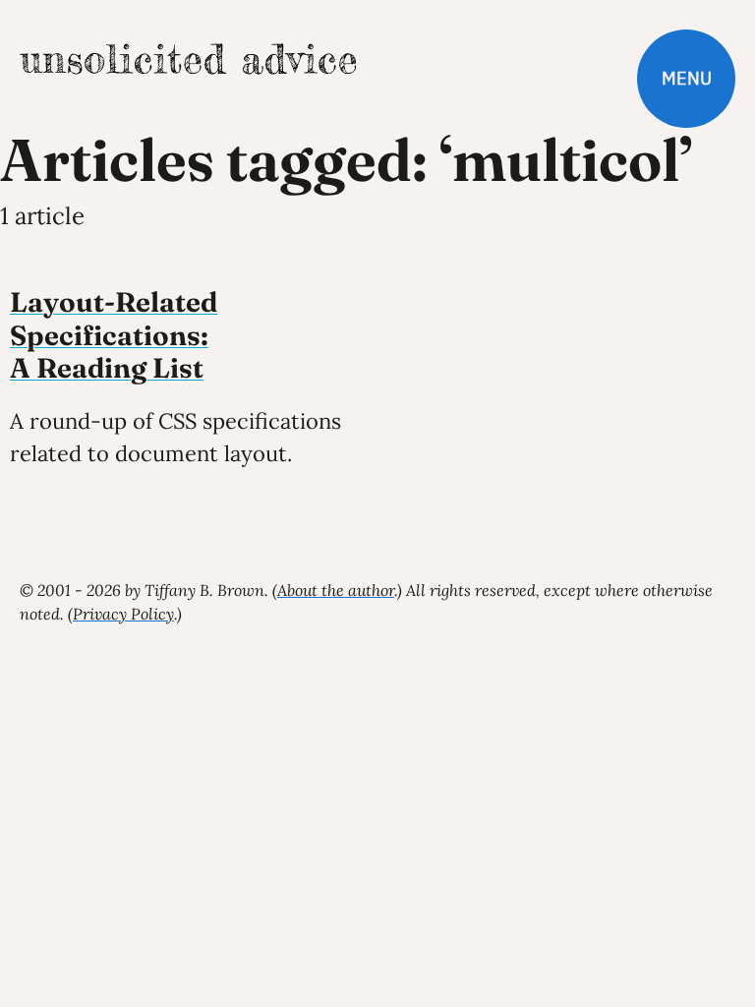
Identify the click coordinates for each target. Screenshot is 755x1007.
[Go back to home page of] (188, 59)
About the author (335, 590)
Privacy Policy (123, 613)
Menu (687, 78)
